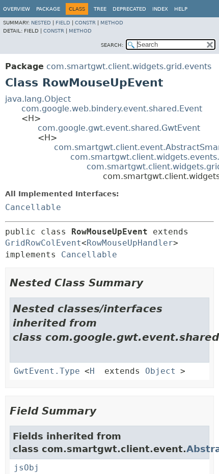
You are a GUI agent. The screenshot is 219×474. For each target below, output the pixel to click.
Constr (85, 22)
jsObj (26, 467)
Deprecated (129, 9)
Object (160, 371)
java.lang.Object (38, 99)
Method (111, 22)
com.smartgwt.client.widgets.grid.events (128, 66)
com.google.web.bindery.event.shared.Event (111, 108)
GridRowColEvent (43, 243)
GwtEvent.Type (47, 371)
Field (63, 22)
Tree (100, 9)
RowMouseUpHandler (130, 243)
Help (180, 9)
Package (48, 9)
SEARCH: (112, 45)
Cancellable (33, 207)
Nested (41, 22)
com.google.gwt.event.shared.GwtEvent (119, 128)
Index (160, 9)
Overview (16, 9)
